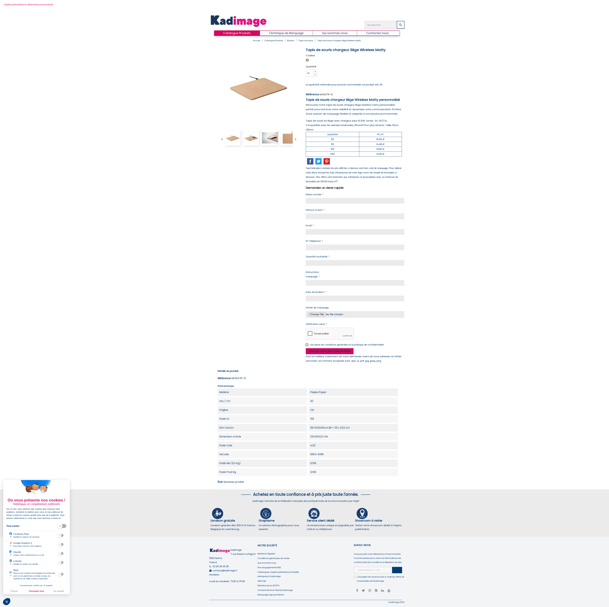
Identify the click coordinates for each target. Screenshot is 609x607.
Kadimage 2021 (396, 602)
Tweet (318, 161)
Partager (310, 161)
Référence (312, 94)
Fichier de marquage (317, 307)
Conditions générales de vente (274, 558)
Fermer (14, 591)
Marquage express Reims (271, 594)
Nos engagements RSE (269, 567)
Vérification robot (316, 324)
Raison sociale (314, 194)
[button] (6, 601)
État (220, 482)
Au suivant (58, 591)
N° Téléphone (314, 241)
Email (309, 225)
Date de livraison (316, 292)
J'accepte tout (36, 591)
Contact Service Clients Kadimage (275, 590)
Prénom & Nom (315, 210)
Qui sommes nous (267, 562)
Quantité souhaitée (317, 256)
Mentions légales (266, 553)
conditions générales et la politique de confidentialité (354, 344)
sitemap (262, 580)
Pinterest (327, 161)
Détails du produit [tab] (228, 371)
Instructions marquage (312, 274)
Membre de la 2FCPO (268, 585)
